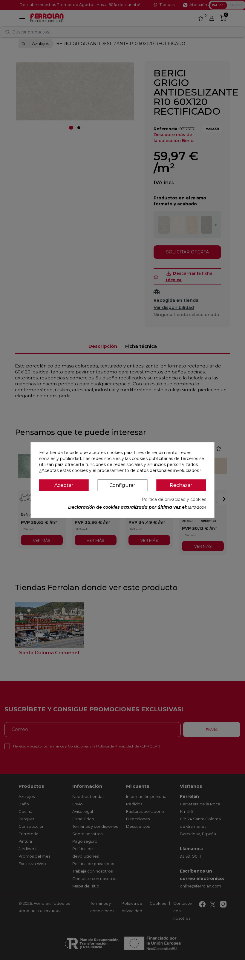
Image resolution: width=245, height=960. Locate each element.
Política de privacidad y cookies (174, 499)
